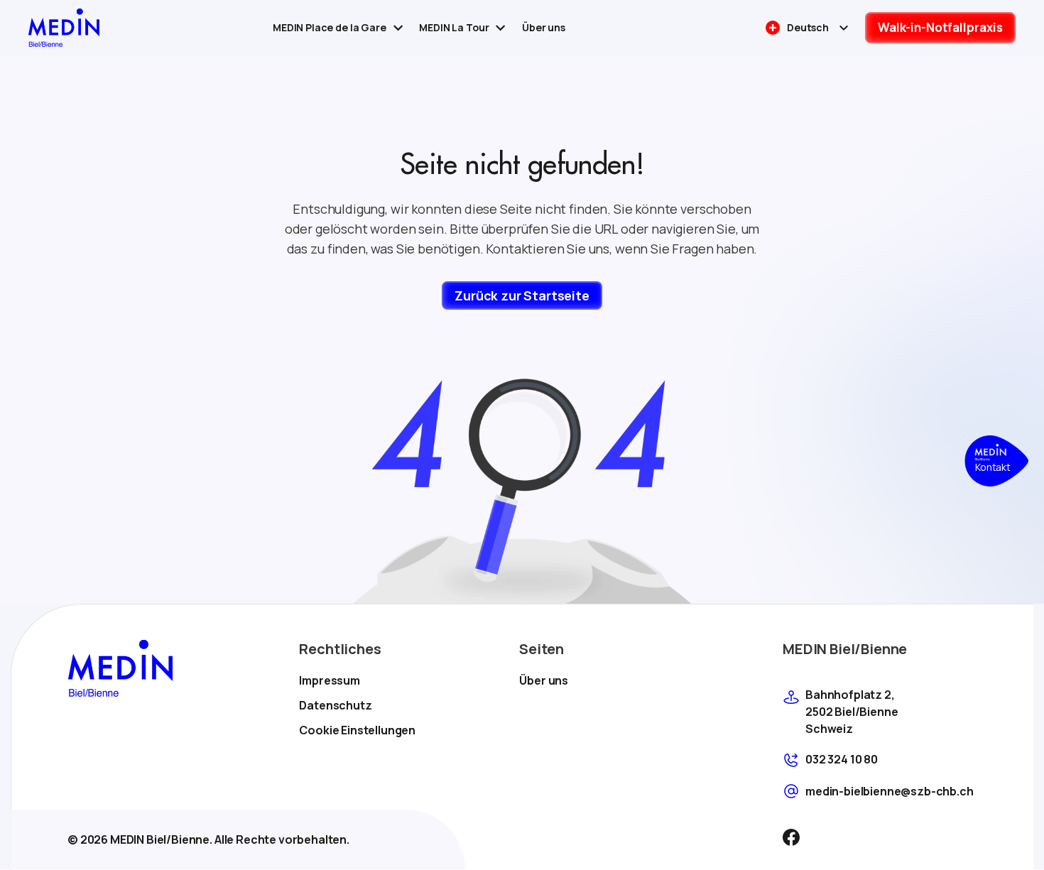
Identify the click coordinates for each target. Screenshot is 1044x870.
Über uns (543, 680)
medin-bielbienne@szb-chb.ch (889, 791)
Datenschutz (335, 705)
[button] (996, 460)
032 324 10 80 (841, 759)
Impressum (329, 680)
